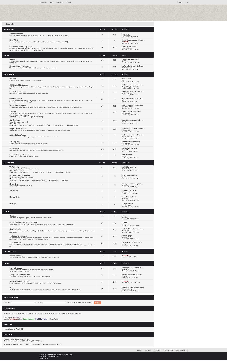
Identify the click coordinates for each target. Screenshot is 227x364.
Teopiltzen (126, 168)
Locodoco (126, 130)
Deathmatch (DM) (58, 125)
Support (12, 59)
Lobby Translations (24, 271)
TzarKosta (126, 230)
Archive (7, 263)
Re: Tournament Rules (129, 148)
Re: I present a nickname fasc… (132, 85)
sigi (124, 61)
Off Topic (69, 172)
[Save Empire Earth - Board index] (59, 12)
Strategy (12, 112)
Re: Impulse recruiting (129, 175)
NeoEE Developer (41, 319)
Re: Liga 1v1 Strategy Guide (131, 111)
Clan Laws (64, 180)
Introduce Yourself (38, 172)
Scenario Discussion (17, 105)
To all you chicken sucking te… (132, 98)
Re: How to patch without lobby (133, 287)
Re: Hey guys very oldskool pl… (133, 91)
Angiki (18, 329)
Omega (125, 41)
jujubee (125, 237)
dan (19, 170)
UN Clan (12, 204)
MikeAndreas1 (128, 67)
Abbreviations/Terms (17, 135)
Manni (19, 179)
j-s (124, 80)
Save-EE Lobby (15, 268)
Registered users (53, 319)
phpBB (49, 354)
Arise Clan (13, 191)
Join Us (49, 172)
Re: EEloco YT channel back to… (133, 128)
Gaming (12, 216)
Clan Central (9, 163)
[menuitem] (50, 2)
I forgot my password (74, 302)
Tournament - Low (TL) (26, 125)
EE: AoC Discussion (17, 92)
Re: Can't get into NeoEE (130, 59)
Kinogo (124, 216)
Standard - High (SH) (43, 125)
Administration (10, 251)
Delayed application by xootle (132, 274)
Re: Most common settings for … (133, 135)
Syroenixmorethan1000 (130, 86)
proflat (44, 356)
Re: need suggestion (129, 46)
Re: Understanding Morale (131, 141)
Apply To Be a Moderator (19, 275)
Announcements (16, 34)
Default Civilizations (73, 125)
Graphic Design (15, 229)
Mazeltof (52, 356)
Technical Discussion (18, 236)
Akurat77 (126, 149)
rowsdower (127, 113)
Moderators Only (16, 256)
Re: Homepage (127, 236)
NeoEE (6, 55)
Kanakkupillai (127, 48)
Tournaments (14, 148)
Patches (12, 288)
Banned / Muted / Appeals (19, 281)
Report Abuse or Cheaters (19, 66)
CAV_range (127, 205)
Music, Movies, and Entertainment (23, 223)
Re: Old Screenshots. (129, 167)
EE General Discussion (18, 85)
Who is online (9, 309)
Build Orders (23, 117)
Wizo (22, 170)
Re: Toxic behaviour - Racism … (133, 66)
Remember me (87, 302)
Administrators (13, 319)
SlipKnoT (126, 185)
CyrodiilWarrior (128, 106)
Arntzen (126, 255)
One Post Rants (15, 98)
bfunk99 (126, 269)
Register (14, 297)
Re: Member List (127, 203)
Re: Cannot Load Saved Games (132, 268)
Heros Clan (13, 184)
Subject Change (127, 154)
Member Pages (24, 180)
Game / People (126, 78)
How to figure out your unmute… (133, 40)
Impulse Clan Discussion (19, 176)
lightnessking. (127, 136)
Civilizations (14, 120)
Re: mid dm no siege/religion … (132, 120)
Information (9, 29)
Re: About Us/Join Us (129, 190)
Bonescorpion (127, 93)
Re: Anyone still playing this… (132, 184)
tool (124, 177)
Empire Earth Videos (17, 129)
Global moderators (29, 319)
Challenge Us (59, 172)
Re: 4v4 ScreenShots (129, 197)
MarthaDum (127, 35)
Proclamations (53, 180)
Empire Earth (9, 74)
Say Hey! (13, 78)
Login (6, 297)
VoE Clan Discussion (18, 167)
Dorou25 (126, 217)
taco (18, 123)
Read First (13, 40)
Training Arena (15, 142)
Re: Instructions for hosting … (132, 105)
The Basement (15, 243)
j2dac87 (58, 344)
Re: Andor (125, 222)
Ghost (125, 281)
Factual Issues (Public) (39, 180)
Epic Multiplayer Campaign (20, 155)
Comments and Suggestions (21, 47)
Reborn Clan (14, 197)
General (7, 211)
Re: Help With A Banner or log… (133, 229)
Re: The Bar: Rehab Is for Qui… (132, 242)
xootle (125, 276)
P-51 (125, 100)
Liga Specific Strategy (37, 117)
